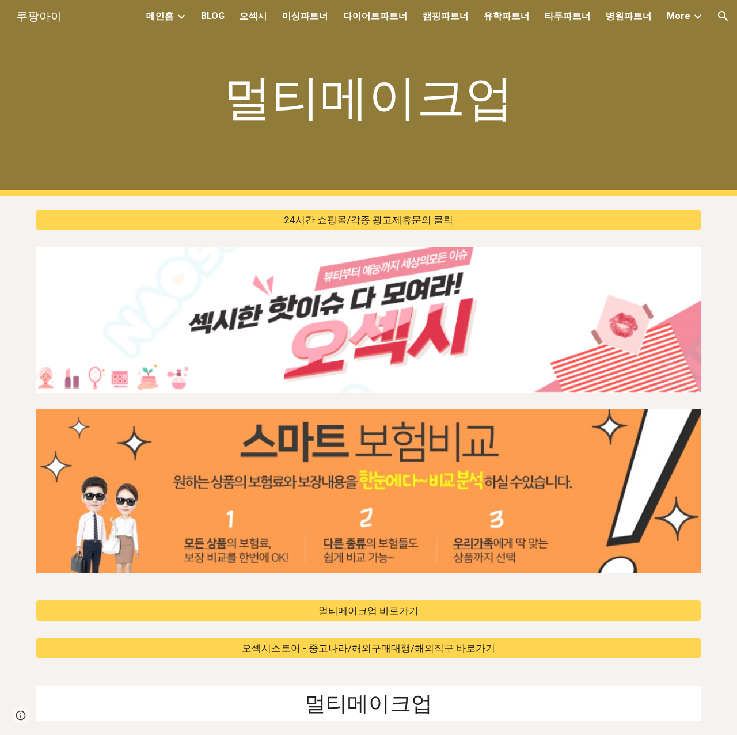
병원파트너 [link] (629, 15)
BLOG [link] (213, 15)
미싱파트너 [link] (305, 15)
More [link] (678, 15)
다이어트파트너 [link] (375, 15)
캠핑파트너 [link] (446, 15)
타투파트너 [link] (568, 15)
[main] (368, 98)
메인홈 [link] (160, 15)
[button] (723, 16)
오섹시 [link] (253, 15)
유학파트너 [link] (507, 15)
